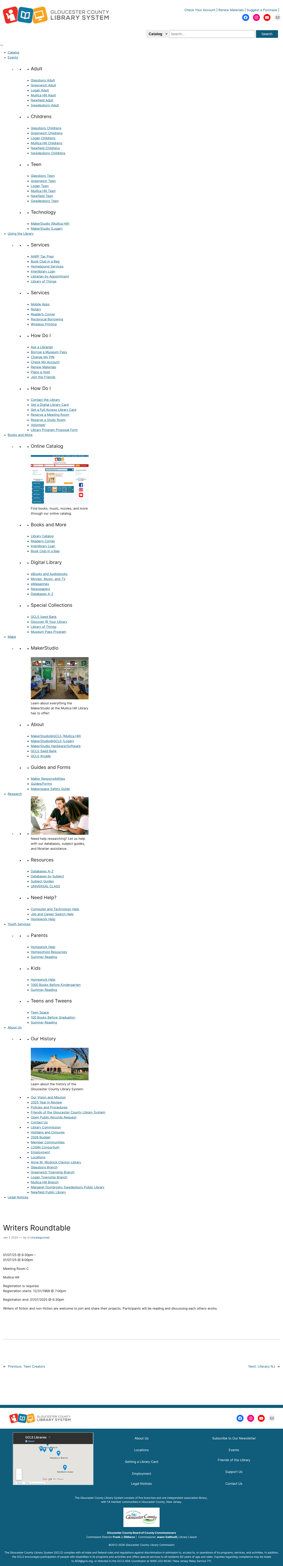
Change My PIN (42, 357)
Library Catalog (42, 536)
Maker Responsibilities (48, 779)
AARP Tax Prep (42, 256)
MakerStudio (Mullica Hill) (50, 223)
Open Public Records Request (53, 1117)
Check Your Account (199, 10)
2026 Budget (40, 1137)
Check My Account (45, 362)
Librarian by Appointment (50, 276)
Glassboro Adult (43, 80)
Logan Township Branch (49, 1177)
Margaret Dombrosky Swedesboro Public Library (67, 1187)
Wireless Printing (44, 324)
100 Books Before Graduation (53, 1017)
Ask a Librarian (42, 347)
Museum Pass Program (48, 632)
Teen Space (40, 1012)
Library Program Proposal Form (54, 430)
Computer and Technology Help (55, 909)
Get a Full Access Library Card (53, 410)
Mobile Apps (40, 304)
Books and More (20, 435)
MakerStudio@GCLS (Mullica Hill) (56, 736)
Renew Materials (231, 10)
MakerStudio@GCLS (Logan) (52, 741)
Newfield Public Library (48, 1192)
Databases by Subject (47, 876)
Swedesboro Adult (45, 105)
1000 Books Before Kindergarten (56, 985)
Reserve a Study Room (48, 420)
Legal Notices (18, 1197)
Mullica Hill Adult (43, 95)
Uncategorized (39, 1237)
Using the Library (20, 233)
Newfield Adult (42, 100)
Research (15, 794)
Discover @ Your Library (49, 622)
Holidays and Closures (48, 1132)
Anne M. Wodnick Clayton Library (56, 1162)
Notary (36, 309)
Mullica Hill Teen (43, 191)
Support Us (234, 1472)
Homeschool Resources (49, 952)
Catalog (13, 52)
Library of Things (43, 281)
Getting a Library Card (141, 1462)
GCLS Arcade (41, 756)
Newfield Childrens (45, 148)
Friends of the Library (234, 1460)
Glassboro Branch (44, 1167)
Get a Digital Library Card (50, 405)
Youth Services (19, 924)
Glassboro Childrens (46, 128)
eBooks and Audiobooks (49, 574)
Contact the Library (45, 400)
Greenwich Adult (43, 85)
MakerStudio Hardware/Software (56, 746)
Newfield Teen (42, 196)
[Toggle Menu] (1, 45)
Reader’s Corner (43, 314)
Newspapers (40, 589)
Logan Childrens (43, 138)
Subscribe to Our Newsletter (234, 1438)
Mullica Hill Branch (45, 1182)
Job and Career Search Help (52, 914)
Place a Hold (40, 372)
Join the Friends (43, 377)
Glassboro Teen (43, 176)
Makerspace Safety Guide (50, 789)
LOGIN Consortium (45, 1147)
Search (266, 34)
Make (12, 637)
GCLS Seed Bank (44, 617)
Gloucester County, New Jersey (161, 1501)
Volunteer (38, 425)
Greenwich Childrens (47, 133)
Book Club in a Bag (45, 261)
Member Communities (48, 1142)
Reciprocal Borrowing (47, 319)
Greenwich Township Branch (53, 1172)
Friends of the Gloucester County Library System (68, 1112)
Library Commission (46, 1127)
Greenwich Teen (43, 181)
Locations (38, 1157)
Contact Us (39, 1122)
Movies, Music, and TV (48, 579)
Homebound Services (47, 266)
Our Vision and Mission (48, 1097)
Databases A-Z (42, 594)
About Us (15, 1027)
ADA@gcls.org (84, 1561)
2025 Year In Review (46, 1102)
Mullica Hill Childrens (46, 143)
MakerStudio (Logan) (47, 228)
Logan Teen (40, 186)
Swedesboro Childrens (48, 153)
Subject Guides (42, 881)
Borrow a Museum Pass (49, 352)
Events (13, 57)
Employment (40, 1152)
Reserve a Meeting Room (50, 415)
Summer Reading (44, 957)
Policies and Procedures (49, 1107)
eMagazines (40, 584)
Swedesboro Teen (45, 201)
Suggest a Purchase (262, 10)
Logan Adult (40, 90)
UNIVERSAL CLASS (45, 886)
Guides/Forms (41, 784)
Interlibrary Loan (43, 271)
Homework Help (43, 919)
